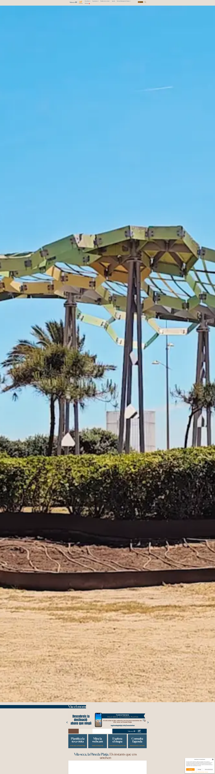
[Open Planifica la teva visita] (109, 1)
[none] (140, 2)
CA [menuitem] (140, 2)
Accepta (190, 769)
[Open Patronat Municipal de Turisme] (130, 1)
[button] (212, 759)
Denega (199, 769)
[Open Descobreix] (90, 1)
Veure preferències (209, 769)
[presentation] (67, 722)
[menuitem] (140, 2)
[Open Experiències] (98, 1)
